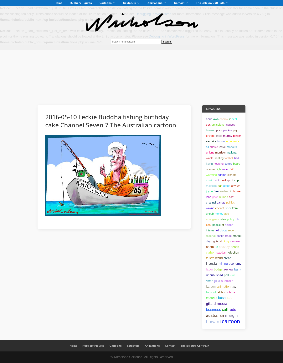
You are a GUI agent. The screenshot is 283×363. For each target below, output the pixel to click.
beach (235, 247)
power (237, 135)
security (211, 141)
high (218, 169)
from (235, 208)
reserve (211, 235)
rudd (232, 309)
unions (210, 152)
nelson (229, 224)
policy (230, 219)
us (216, 247)
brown (221, 141)
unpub (210, 213)
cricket (219, 208)
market (237, 235)
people (216, 224)
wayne (210, 208)
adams (222, 174)
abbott (222, 292)
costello (211, 298)
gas (220, 185)
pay (235, 130)
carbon (210, 252)
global (223, 230)
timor (228, 208)
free (216, 191)
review (228, 269)
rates (223, 219)
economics (232, 141)
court (209, 119)
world (219, 258)
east (231, 197)
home (236, 191)
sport (230, 180)
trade (228, 235)
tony (226, 241)
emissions (218, 124)
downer (235, 241)
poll (226, 275)
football (228, 158)
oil (217, 230)
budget (218, 269)
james (228, 163)
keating (219, 158)
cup (236, 180)
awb (216, 119)
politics (230, 202)
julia (217, 281)
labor (209, 269)
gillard (211, 304)
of (223, 224)
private (210, 135)
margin (231, 315)
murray (227, 135)
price (219, 130)
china (231, 292)
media (222, 303)
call (225, 309)
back (217, 180)
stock (226, 185)
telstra (210, 258)
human (223, 197)
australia (227, 281)
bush (222, 298)
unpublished (214, 275)
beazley (224, 247)
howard (213, 321)
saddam (221, 252)
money (219, 213)
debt (234, 119)
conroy (223, 119)
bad (236, 158)
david (218, 135)
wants (210, 158)
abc (226, 213)
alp (221, 241)
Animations (154, 3)
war (232, 275)
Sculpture (129, 3)
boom (210, 247)
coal (223, 180)
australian (215, 315)
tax (233, 286)
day (208, 241)
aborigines (212, 219)
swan (209, 281)
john (208, 197)
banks (220, 235)
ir (230, 119)
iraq (229, 298)
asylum (235, 185)
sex (208, 124)
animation (223, 286)
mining (223, 263)
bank (237, 269)
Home (58, 3)
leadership (225, 191)
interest (210, 230)
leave (222, 147)
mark (209, 180)
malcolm (211, 185)
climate (231, 174)
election (233, 252)
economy (235, 263)
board (236, 163)
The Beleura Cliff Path (210, 3)
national (232, 152)
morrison (220, 152)
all (207, 147)
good (215, 197)
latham (211, 286)
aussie (214, 147)
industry (230, 124)
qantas (221, 202)
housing (219, 163)
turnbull (211, 292)
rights (215, 241)
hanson (210, 130)
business (213, 309)
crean (227, 258)
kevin (209, 163)
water (225, 169)
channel (211, 202)
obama (210, 169)
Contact (179, 3)
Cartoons (106, 3)
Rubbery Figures (81, 3)
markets (232, 147)
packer (227, 130)
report (231, 230)
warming (211, 174)
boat (208, 224)
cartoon (231, 321)
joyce (209, 191)
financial (212, 263)
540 (232, 169)
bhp (237, 219)
